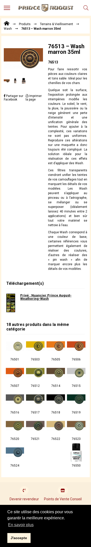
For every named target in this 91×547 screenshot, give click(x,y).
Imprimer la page (34, 97)
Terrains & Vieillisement (56, 24)
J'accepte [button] (19, 538)
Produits (25, 24)
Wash (8, 28)
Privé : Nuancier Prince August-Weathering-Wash (46, 297)
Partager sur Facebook (13, 97)
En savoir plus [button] (21, 525)
